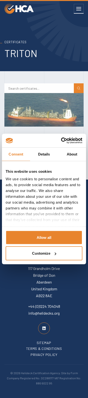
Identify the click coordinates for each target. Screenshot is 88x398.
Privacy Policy (44, 355)
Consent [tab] (16, 154)
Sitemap (44, 343)
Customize (41, 253)
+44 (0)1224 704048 (44, 306)
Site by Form (69, 373)
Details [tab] (44, 154)
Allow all (44, 237)
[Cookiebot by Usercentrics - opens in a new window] (62, 141)
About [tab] (72, 154)
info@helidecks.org (44, 313)
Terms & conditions (44, 348)
